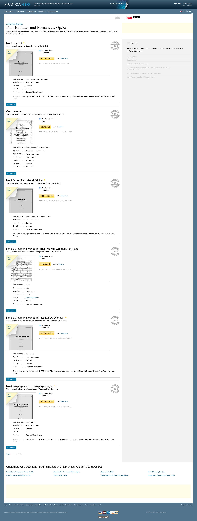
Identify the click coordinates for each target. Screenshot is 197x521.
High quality (166, 48)
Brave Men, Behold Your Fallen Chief (161, 475)
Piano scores (178, 48)
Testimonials (29, 504)
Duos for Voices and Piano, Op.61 (18, 475)
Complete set (131, 60)
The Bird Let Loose (60, 475)
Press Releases (78, 504)
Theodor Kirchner (32, 298)
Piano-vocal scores (135, 51)
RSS (99, 504)
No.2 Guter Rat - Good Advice (137, 64)
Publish (41, 11)
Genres (20, 11)
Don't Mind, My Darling (156, 472)
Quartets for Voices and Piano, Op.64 (66, 472)
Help (10, 504)
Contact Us (38, 504)
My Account (188, 3)
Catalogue (30, 11)
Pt (192, 11)
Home (5, 504)
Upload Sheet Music (117, 3)
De (187, 11)
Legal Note (93, 504)
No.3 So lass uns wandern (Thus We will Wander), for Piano (148, 69)
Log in (8, 454)
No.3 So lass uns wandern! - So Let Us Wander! (144, 73)
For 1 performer (153, 48)
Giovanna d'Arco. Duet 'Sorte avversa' (114, 475)
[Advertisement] (157, 27)
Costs (86, 504)
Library (61, 127)
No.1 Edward (131, 56)
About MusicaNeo (19, 504)
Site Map (45, 504)
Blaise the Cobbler (107, 472)
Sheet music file (47, 50)
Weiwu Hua (64, 58)
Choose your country (187, 504)
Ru (190, 11)
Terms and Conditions (66, 504)
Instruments (8, 11)
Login (183, 5)
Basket (179, 3)
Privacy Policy (54, 504)
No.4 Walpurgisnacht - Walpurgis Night (140, 77)
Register (189, 5)
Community (52, 11)
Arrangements (139, 48)
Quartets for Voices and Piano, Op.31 (19, 472)
